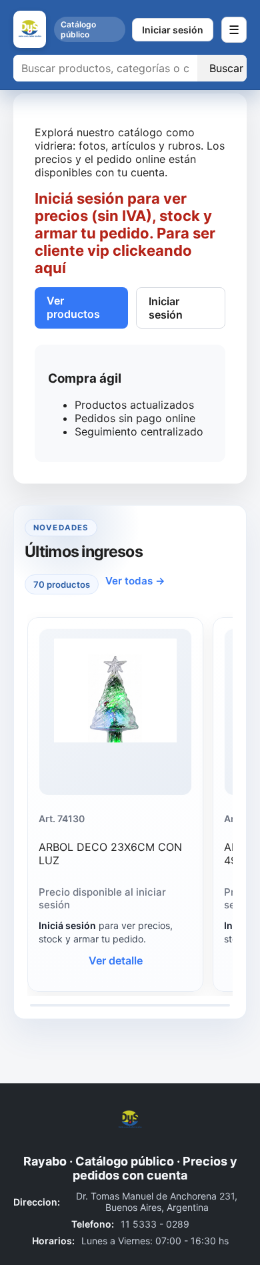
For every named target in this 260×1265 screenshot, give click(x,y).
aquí (50, 268)
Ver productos (73, 307)
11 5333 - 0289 (155, 1224)
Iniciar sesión (172, 29)
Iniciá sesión (67, 925)
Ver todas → (135, 580)
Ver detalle (116, 960)
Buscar (226, 68)
